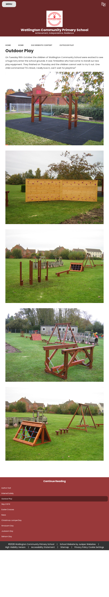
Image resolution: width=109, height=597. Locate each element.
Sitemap (64, 547)
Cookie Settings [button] (96, 547)
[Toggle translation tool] (103, 4)
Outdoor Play (66, 45)
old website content (41, 45)
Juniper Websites (87, 544)
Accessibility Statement (43, 547)
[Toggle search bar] (96, 4)
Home (8, 45)
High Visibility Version (15, 547)
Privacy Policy (81, 547)
